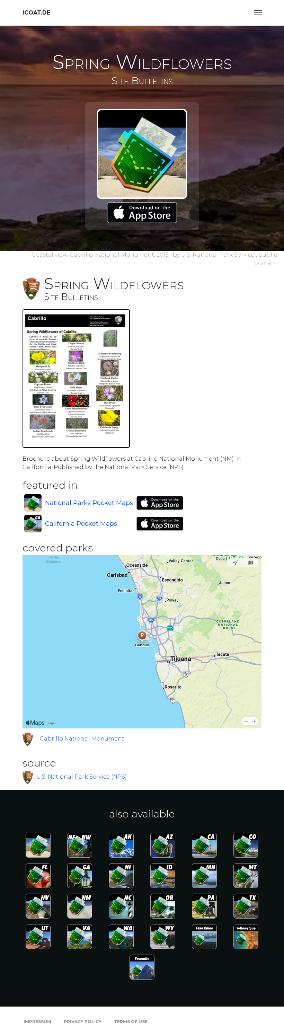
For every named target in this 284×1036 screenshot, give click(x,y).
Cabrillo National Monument (82, 738)
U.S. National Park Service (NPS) (81, 776)
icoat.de (36, 12)
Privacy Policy (82, 1021)
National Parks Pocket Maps (89, 503)
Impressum (37, 1021)
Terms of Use (131, 1021)
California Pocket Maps (81, 524)
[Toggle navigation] (258, 13)
